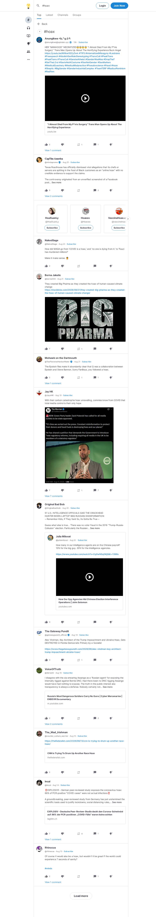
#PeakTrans (107, 56)
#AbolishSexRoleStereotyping (74, 56)
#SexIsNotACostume (69, 62)
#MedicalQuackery (54, 65)
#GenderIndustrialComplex (80, 68)
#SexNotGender (89, 62)
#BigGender (61, 68)
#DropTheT (109, 59)
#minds (48, 868)
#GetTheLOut (51, 62)
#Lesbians (114, 53)
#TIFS (82, 53)
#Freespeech (51, 56)
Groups (77, 14)
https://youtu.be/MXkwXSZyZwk (61, 53)
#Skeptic (49, 68)
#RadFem (49, 71)
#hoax (114, 65)
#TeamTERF (101, 68)
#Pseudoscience (95, 65)
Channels (63, 14)
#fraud (107, 65)
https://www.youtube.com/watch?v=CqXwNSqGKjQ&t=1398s (87, 554)
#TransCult (95, 56)
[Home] (28, 5)
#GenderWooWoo (94, 59)
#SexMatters (104, 62)
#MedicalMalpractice (75, 65)
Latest (49, 14)
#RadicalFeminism (116, 68)
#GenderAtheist (77, 59)
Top (39, 14)
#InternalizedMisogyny (97, 53)
